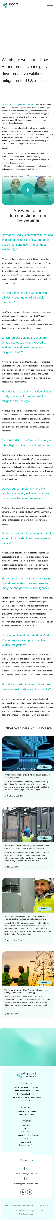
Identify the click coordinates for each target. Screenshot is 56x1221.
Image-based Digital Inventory (26, 1091)
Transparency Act (26, 1145)
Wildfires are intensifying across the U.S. (18, 104)
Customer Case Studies (26, 1111)
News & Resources (26, 1115)
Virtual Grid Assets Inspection (26, 1087)
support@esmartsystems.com (26, 1184)
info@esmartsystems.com (26, 1174)
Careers (26, 1128)
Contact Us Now (25, 1060)
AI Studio (26, 1101)
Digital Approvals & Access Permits (26, 1097)
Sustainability (26, 1142)
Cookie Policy (42, 1205)
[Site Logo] (10, 5)
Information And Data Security (26, 1135)
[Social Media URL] (23, 1192)
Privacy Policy (29, 1205)
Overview (26, 1125)
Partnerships (26, 1132)
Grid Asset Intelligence (26, 1094)
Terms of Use (26, 1138)
